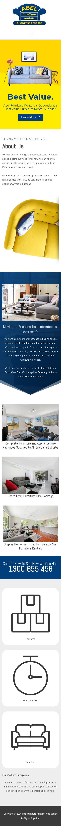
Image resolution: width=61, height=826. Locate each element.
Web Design (51, 813)
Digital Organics (31, 818)
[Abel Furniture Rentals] (30, 302)
